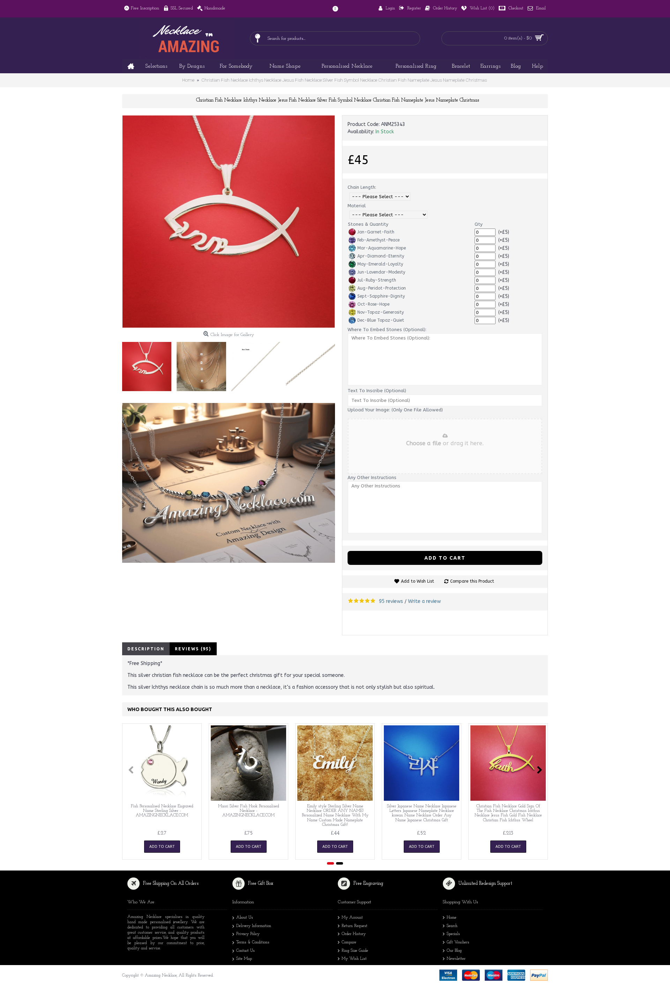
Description (145, 649)
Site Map (244, 959)
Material (357, 205)
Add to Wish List (417, 581)
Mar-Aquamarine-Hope (381, 248)
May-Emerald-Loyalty (380, 264)
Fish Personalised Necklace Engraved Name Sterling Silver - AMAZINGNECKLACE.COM (162, 810)
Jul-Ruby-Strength (376, 280)
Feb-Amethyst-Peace (378, 240)
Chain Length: (362, 187)
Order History (354, 934)
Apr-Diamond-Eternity (380, 256)
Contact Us (245, 951)
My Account (352, 918)
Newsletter (456, 959)
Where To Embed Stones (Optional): (387, 329)
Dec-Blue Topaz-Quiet (380, 320)
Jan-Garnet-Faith (375, 232)
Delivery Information (253, 926)
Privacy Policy (248, 934)
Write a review (424, 601)
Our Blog (454, 951)
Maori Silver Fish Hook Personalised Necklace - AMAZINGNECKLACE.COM (248, 810)
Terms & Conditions (252, 942)
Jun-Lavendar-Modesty (381, 272)
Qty (479, 224)
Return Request (354, 926)
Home (451, 918)
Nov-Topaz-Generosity (380, 312)
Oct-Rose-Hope (373, 304)
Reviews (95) (193, 649)
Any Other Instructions (372, 477)
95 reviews (391, 601)
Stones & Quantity (368, 224)
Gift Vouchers (458, 942)
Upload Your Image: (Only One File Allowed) (395, 409)
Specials (453, 934)
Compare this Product (472, 581)
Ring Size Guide (355, 951)
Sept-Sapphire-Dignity (381, 296)
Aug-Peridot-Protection (381, 288)
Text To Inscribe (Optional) (377, 390)
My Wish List (354, 959)
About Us (244, 918)
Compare (349, 942)
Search (452, 926)
